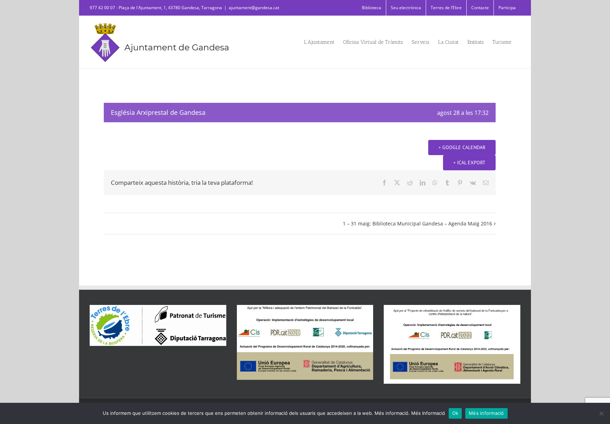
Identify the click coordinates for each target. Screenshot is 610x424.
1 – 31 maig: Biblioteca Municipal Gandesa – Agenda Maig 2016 (417, 223)
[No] (601, 413)
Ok (455, 413)
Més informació (486, 413)
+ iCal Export (469, 162)
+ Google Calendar (461, 147)
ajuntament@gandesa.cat (254, 8)
